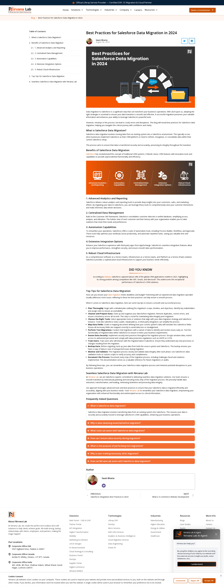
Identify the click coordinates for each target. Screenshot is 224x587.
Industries (109, 9)
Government (156, 532)
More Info (211, 515)
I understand (197, 564)
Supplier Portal (75, 563)
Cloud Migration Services (118, 540)
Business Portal (75, 555)
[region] (112, 580)
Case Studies (185, 524)
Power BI (112, 547)
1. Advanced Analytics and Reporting (50, 47)
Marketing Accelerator (78, 540)
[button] (184, 41)
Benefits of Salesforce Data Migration (47, 43)
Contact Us (210, 528)
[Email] (104, 486)
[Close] (221, 575)
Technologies (92, 9)
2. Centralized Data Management (48, 53)
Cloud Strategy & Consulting (81, 551)
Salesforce (90, 154)
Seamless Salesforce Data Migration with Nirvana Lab (54, 81)
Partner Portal (75, 524)
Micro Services (114, 528)
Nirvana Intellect (76, 571)
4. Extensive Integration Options (48, 64)
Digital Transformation (78, 532)
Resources (150, 9)
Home (66, 10)
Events (183, 528)
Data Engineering (115, 543)
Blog (33, 18)
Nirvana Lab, (93, 377)
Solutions (75, 9)
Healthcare (155, 536)
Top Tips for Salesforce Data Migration (48, 76)
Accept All (209, 580)
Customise (180, 580)
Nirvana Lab (135, 390)
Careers (138, 10)
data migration (114, 295)
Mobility (72, 536)
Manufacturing (157, 520)
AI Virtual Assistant (77, 547)
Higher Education (158, 524)
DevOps (72, 559)
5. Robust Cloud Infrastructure (47, 69)
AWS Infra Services (116, 532)
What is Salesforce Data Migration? (46, 37)
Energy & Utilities (158, 528)
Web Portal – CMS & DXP (80, 520)
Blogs (182, 520)
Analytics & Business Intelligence (121, 536)
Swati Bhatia (108, 478)
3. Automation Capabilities (46, 58)
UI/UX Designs (75, 543)
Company (124, 9)
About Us (210, 520)
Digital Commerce (77, 567)
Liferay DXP (113, 520)
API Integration (75, 528)
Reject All (195, 580)
